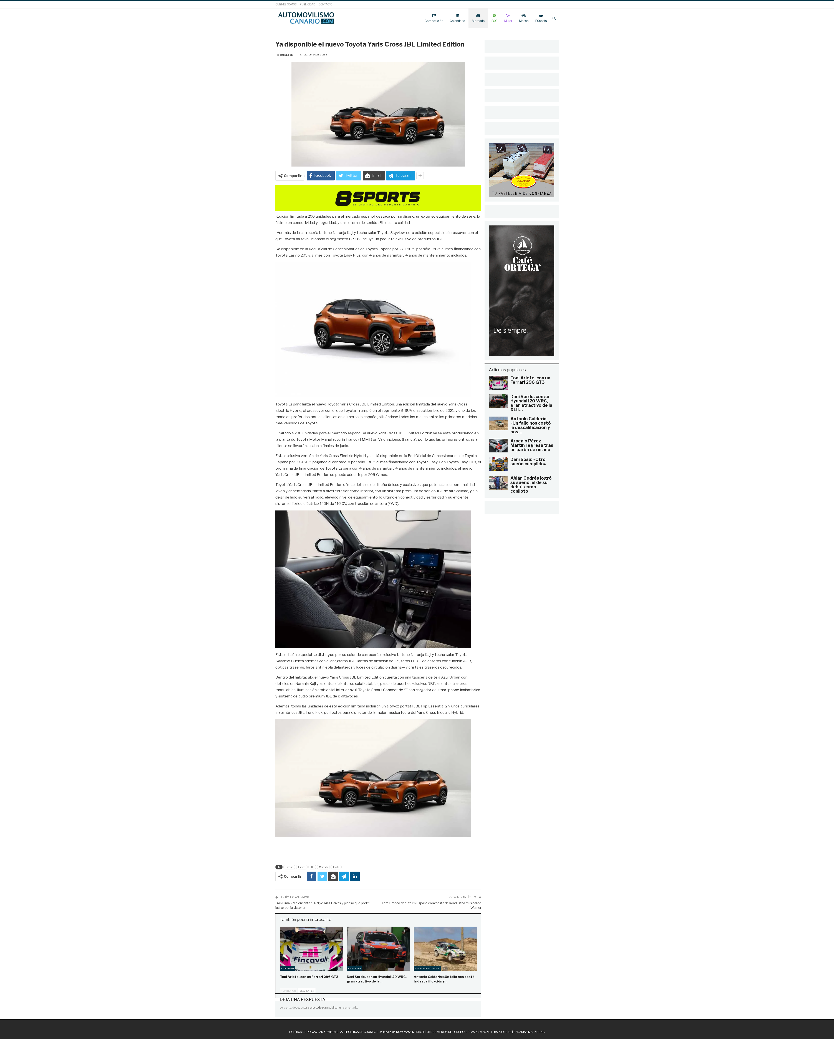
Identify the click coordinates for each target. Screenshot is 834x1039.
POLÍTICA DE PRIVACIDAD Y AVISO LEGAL (316, 1032)
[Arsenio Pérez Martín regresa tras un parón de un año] (498, 446)
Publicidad (307, 4)
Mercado (478, 21)
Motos (524, 21)
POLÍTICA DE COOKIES (361, 1032)
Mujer (508, 21)
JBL (312, 867)
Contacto (325, 4)
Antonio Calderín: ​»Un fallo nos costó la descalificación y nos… (530, 425)
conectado (314, 1007)
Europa (301, 867)
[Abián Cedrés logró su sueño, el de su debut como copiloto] (498, 483)
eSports (541, 21)
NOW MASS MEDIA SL (410, 1032)
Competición (434, 21)
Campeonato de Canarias (427, 968)
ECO (494, 21)
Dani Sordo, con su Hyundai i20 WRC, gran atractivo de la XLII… (531, 403)
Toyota (336, 867)
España (289, 867)
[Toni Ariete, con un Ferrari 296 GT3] (311, 949)
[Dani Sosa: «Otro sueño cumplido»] (498, 464)
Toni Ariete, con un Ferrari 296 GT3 (530, 380)
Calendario (457, 21)
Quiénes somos (286, 4)
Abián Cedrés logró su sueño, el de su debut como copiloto (531, 484)
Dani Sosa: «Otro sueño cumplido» (528, 461)
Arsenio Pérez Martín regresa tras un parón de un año (531, 445)
